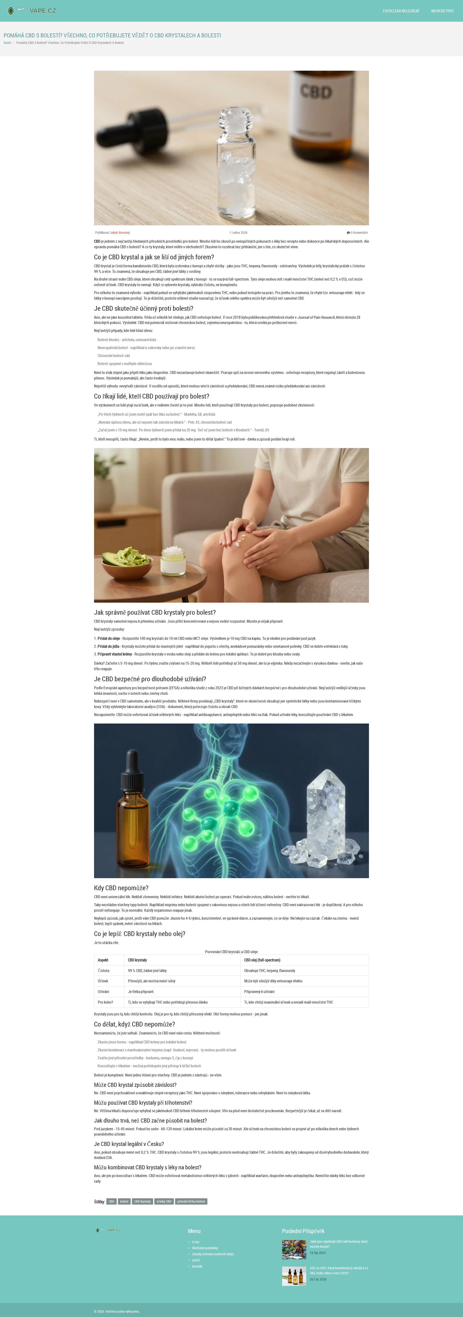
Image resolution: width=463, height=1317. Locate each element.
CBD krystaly (142, 1201)
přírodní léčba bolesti (191, 1201)
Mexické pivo (442, 11)
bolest (124, 1201)
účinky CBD (164, 1201)
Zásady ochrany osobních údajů (213, 1254)
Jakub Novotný (120, 232)
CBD (111, 1201)
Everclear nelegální (401, 11)
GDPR (196, 1260)
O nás (195, 1242)
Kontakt (197, 1266)
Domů (7, 42)
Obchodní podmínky (205, 1248)
